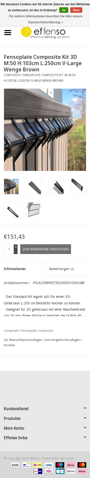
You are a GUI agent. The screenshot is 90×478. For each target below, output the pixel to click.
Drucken (9, 345)
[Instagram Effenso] (63, 386)
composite (11, 330)
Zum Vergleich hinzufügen (62, 340)
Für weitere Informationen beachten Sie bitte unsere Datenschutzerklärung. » (45, 19)
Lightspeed (66, 458)
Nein (76, 10)
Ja (64, 10)
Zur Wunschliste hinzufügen (23, 340)
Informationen (15, 269)
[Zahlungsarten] (14, 464)
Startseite (12, 75)
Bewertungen (61, 269)
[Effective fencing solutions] (53, 32)
